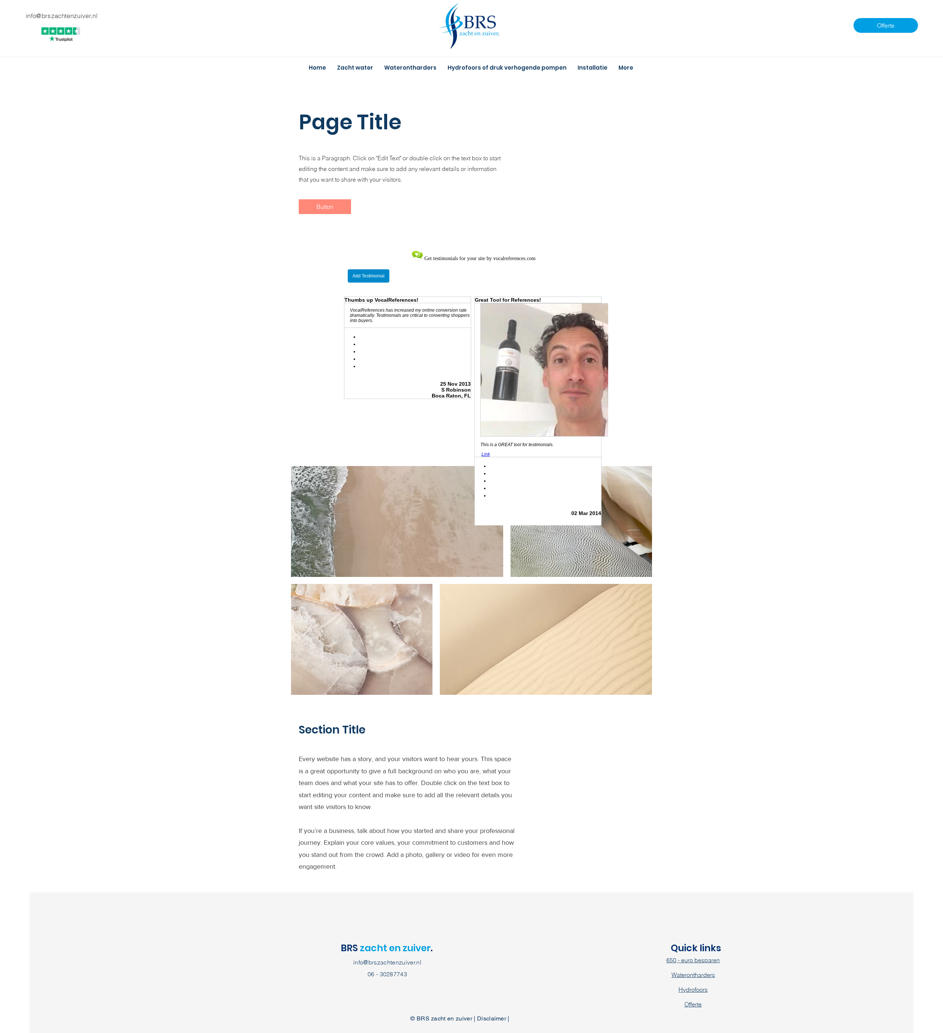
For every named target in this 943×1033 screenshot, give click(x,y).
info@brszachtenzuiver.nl (387, 962)
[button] (325, 206)
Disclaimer (491, 1018)
